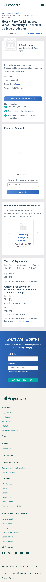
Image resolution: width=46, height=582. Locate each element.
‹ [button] (20, 152)
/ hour (30, 45)
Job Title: (12, 354)
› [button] (26, 152)
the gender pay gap (26, 321)
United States (6, 13)
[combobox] (23, 80)
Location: (8, 76)
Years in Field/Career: (13, 88)
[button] (11, 33)
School (16, 13)
